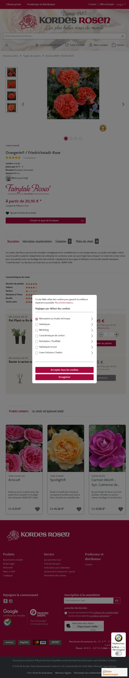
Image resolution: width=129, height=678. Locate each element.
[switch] (118, 653)
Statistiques (44, 324)
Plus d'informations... (64, 303)
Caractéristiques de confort (51, 335)
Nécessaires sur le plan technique (54, 318)
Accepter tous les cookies (64, 369)
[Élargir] (92, 318)
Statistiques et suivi (48, 347)
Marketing (44, 330)
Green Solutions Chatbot (50, 352)
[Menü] (124, 634)
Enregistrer (64, 377)
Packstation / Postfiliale (49, 341)
